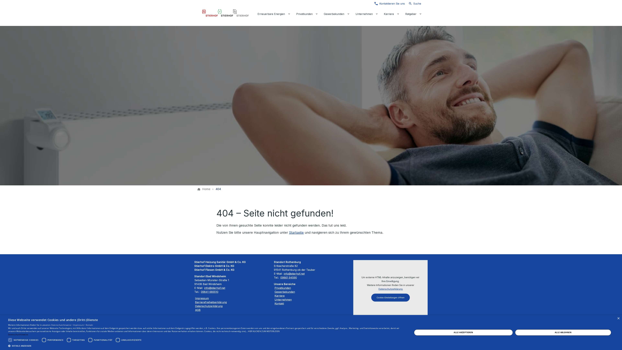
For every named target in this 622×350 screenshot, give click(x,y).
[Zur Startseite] (225, 13)
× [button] (618, 318)
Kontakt (279, 303)
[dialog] (311, 332)
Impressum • (79, 325)
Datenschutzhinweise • (62, 325)
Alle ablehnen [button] (563, 332)
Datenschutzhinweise (18, 334)
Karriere (280, 295)
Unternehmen (283, 299)
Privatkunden (283, 288)
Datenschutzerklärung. (391, 289)
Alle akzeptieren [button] (463, 332)
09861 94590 (288, 277)
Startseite (296, 232)
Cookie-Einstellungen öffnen (390, 297)
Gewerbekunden (285, 291)
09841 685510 (209, 291)
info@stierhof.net (214, 288)
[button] (204, 346)
